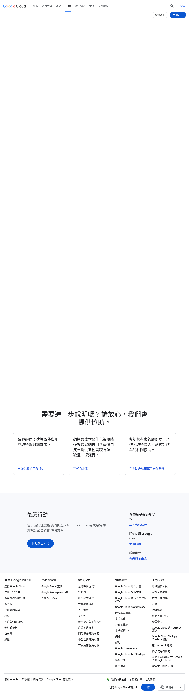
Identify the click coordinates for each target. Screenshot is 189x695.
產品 (58, 6)
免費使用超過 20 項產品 (65, 130)
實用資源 (80, 6)
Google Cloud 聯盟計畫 (128, 586)
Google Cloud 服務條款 (60, 679)
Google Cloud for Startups (130, 654)
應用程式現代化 (87, 598)
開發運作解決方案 (88, 633)
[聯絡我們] (160, 15)
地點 (7, 615)
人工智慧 (83, 609)
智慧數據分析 (86, 604)
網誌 (7, 639)
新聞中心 (157, 621)
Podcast (157, 609)
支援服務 (103, 6)
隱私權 (26, 679)
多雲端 (8, 604)
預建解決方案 (78, 125)
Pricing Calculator (63, 58)
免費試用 (135, 544)
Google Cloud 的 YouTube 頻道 (167, 629)
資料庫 (82, 592)
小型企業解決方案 (88, 639)
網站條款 (38, 679)
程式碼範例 (121, 624)
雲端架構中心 (123, 630)
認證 (117, 642)
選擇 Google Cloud (14, 586)
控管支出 (130, 241)
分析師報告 (10, 627)
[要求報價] (82, 74)
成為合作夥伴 (160, 598)
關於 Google (11, 679)
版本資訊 (120, 666)
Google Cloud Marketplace (130, 606)
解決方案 (47, 6)
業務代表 (43, 313)
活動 (154, 604)
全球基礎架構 (12, 609)
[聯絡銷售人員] (40, 543)
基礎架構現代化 (87, 586)
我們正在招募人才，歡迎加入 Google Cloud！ (167, 659)
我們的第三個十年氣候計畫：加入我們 (133, 679)
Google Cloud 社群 (162, 666)
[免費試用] (106, 74)
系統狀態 (120, 660)
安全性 (82, 615)
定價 (68, 6)
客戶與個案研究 (13, 621)
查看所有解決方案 (88, 645)
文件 (91, 6)
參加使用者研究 (161, 651)
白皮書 (8, 633)
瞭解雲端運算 (123, 612)
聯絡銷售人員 (160, 586)
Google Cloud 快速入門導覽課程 (131, 600)
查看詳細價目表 (75, 185)
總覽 (35, 6)
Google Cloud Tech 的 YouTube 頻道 (164, 638)
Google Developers (126, 648)
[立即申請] (128, 393)
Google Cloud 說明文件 (128, 592)
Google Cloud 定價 (51, 586)
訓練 (117, 636)
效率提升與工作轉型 (90, 621)
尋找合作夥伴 (138, 525)
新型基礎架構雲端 (14, 598)
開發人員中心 (160, 615)
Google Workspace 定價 (55, 592)
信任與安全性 (12, 592)
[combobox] (171, 687)
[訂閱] (148, 687)
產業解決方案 (86, 627)
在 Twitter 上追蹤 (162, 645)
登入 (182, 6)
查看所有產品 (138, 559)
